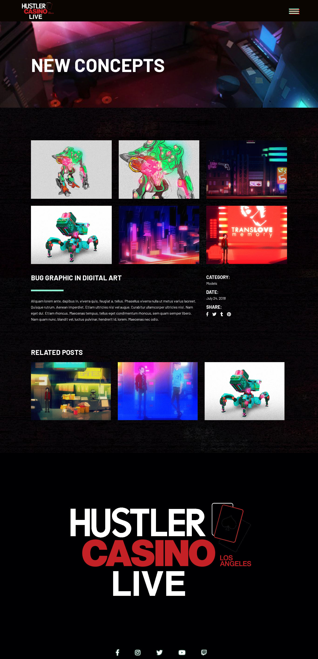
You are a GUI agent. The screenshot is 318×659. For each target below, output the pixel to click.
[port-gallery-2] (159, 169)
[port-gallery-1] (71, 169)
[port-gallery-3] (71, 235)
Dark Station (71, 387)
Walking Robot (244, 387)
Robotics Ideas (157, 387)
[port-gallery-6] (246, 235)
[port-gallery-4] (159, 235)
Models (211, 283)
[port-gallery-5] (246, 169)
